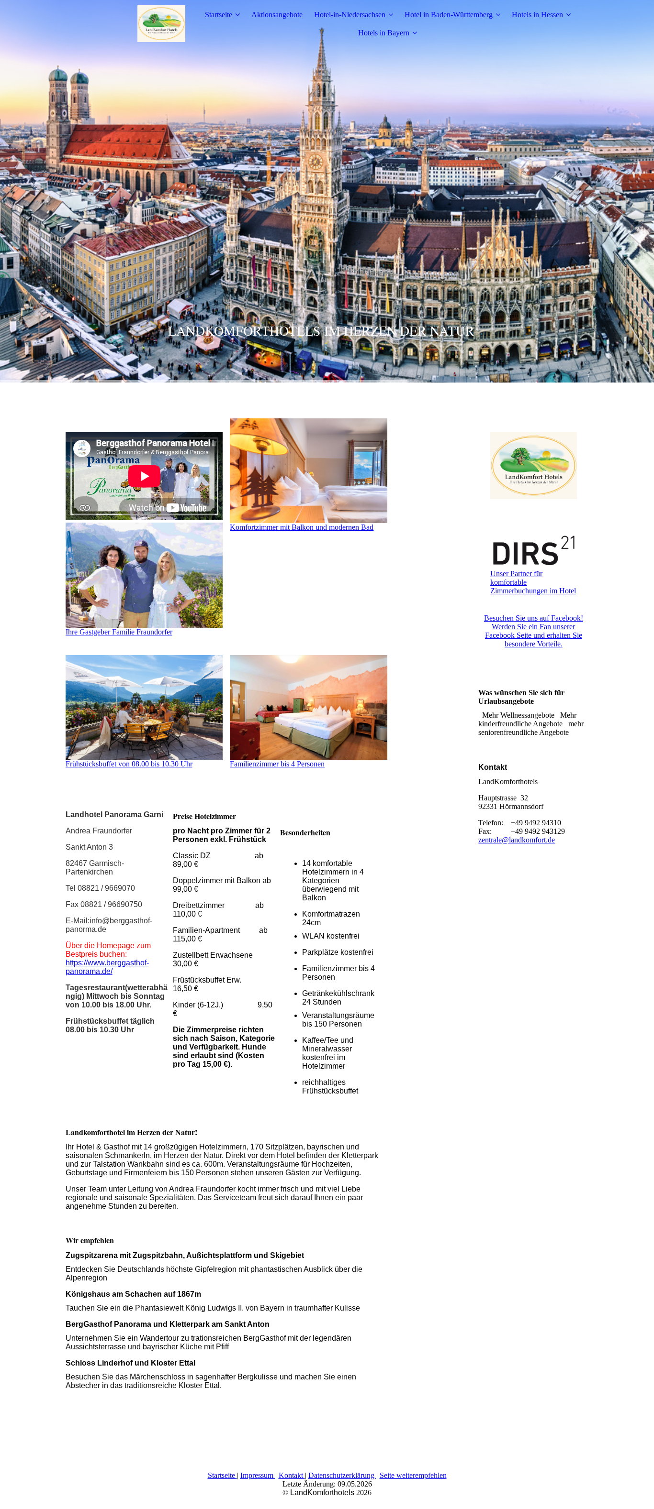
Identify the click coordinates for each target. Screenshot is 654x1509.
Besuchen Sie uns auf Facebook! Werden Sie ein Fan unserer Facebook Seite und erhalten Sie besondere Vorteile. (533, 631)
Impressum (257, 1475)
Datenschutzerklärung (342, 1475)
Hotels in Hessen (537, 15)
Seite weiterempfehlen (413, 1475)
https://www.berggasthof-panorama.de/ (107, 967)
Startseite (218, 15)
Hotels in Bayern (383, 33)
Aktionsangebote (277, 15)
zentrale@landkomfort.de (516, 840)
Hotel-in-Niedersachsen (349, 15)
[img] (125, 24)
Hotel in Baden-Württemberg (449, 15)
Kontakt (292, 1475)
